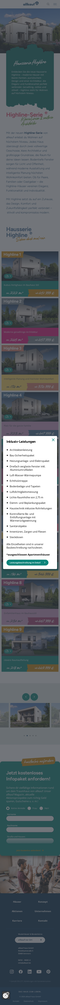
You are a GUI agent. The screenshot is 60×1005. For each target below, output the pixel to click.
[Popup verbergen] (53, 440)
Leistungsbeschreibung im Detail (25, 562)
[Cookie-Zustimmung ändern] (6, 995)
